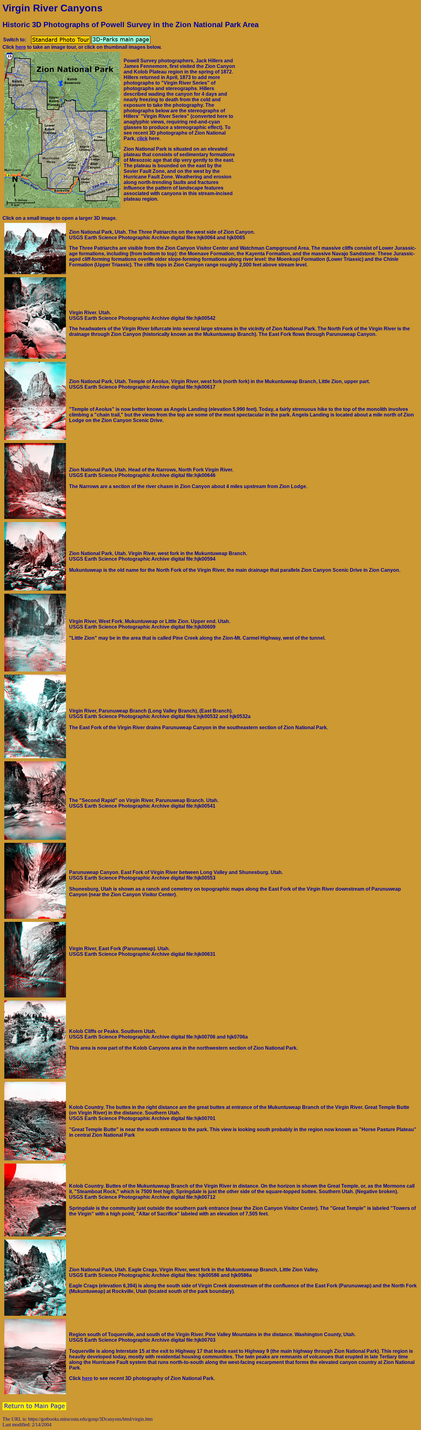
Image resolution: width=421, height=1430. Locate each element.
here (20, 47)
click (142, 138)
